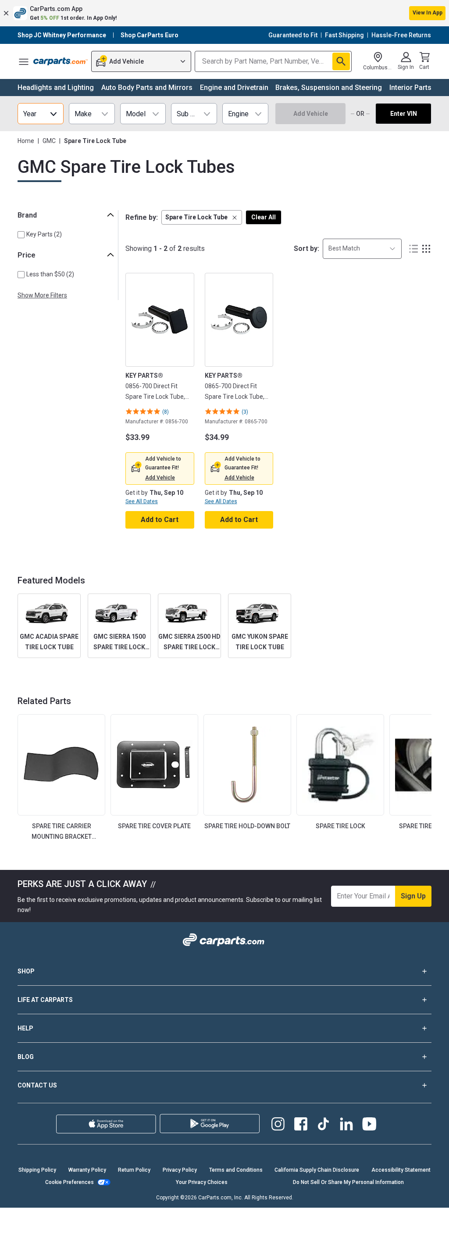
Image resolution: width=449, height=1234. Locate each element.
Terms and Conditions (236, 1170)
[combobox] (362, 248)
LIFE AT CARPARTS (45, 999)
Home (26, 140)
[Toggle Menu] (24, 61)
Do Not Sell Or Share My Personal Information (348, 1182)
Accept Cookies (367, 1219)
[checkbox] (21, 234)
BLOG (26, 1056)
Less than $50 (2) (50, 274)
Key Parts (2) (44, 234)
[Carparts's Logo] (60, 61)
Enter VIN (403, 113)
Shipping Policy (37, 1170)
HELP (25, 1028)
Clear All (263, 217)
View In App (427, 13)
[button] (224, 13)
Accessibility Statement (401, 1170)
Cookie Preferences (69, 1182)
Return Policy (134, 1170)
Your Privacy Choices (202, 1182)
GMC (49, 140)
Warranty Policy (87, 1170)
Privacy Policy (180, 1170)
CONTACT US (37, 1085)
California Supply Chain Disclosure (316, 1170)
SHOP (26, 971)
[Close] (435, 1220)
